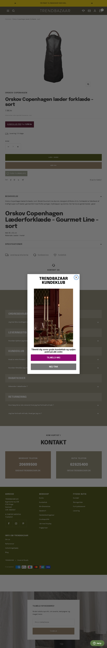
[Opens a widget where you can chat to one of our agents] (97, 643)
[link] (53, 318)
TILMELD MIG (53, 357)
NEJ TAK (53, 367)
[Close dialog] (76, 277)
